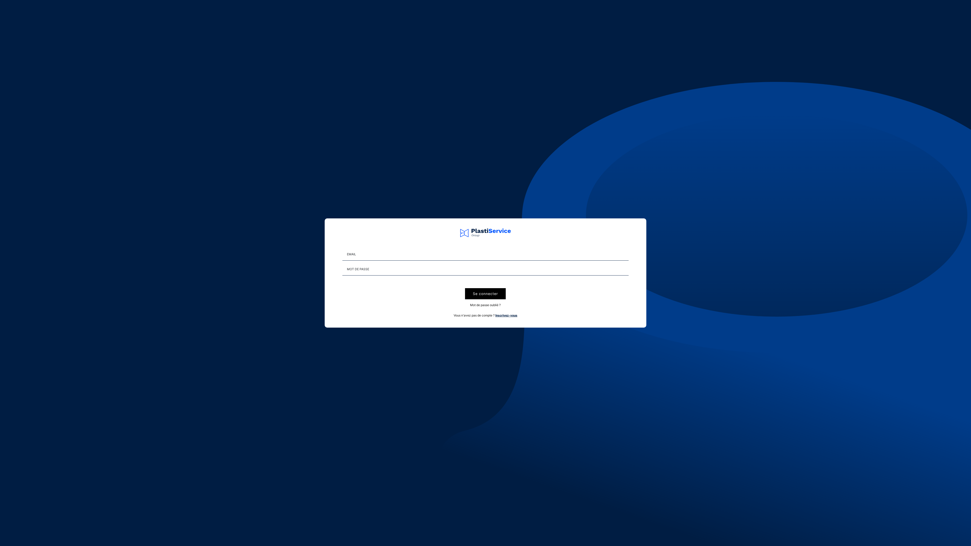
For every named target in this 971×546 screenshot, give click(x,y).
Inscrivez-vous (506, 315)
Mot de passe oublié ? (485, 305)
